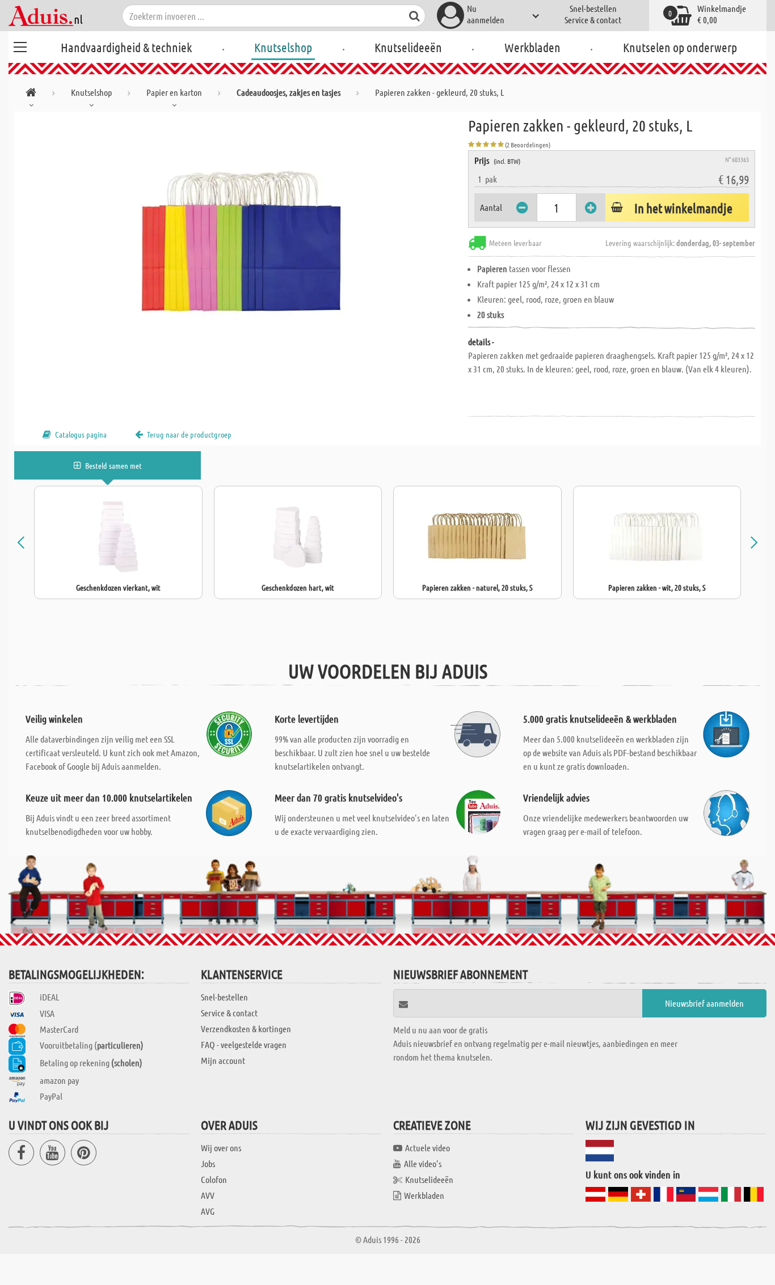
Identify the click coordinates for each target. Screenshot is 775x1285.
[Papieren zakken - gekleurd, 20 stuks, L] (241, 239)
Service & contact (593, 19)
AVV (207, 1195)
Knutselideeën (408, 47)
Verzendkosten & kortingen (246, 1028)
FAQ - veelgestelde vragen (244, 1044)
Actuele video (427, 1147)
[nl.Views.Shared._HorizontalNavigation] (31, 94)
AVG (207, 1211)
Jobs (208, 1163)
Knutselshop (283, 47)
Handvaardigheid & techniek (126, 47)
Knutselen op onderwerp (680, 47)
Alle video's (422, 1163)
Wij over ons (221, 1147)
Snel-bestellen (593, 8)
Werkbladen (532, 47)
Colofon (214, 1179)
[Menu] (20, 45)
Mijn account (223, 1060)
